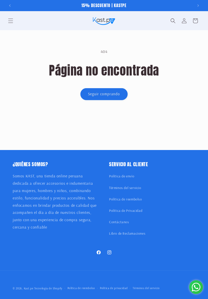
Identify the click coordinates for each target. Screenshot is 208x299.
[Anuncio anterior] (9, 5)
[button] (10, 20)
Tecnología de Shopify (48, 288)
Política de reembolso (125, 199)
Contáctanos (119, 222)
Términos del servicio (125, 187)
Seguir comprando (104, 93)
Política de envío (121, 176)
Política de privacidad (114, 288)
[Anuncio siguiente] (198, 5)
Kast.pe (28, 288)
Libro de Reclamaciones (127, 233)
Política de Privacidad (125, 210)
